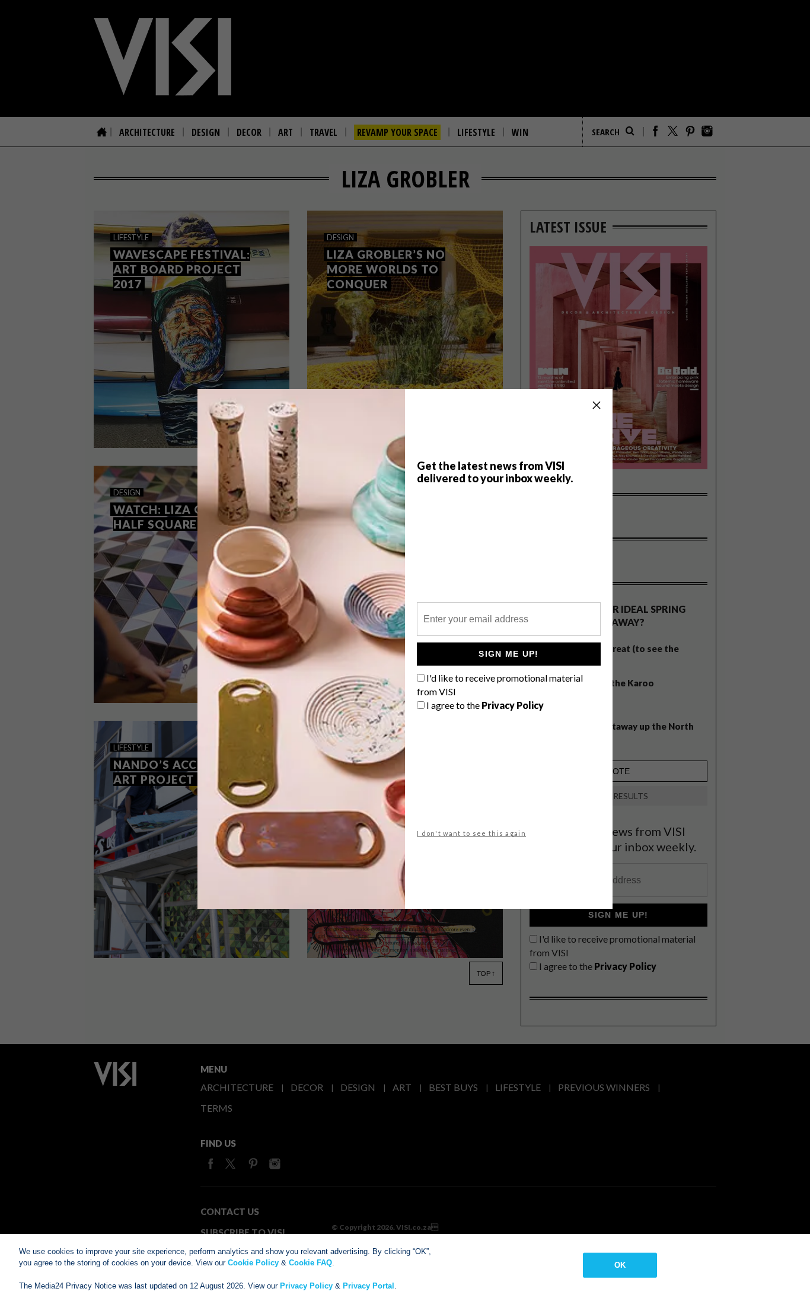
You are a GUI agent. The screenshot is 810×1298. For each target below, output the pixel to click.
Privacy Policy (306, 1285)
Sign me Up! (508, 653)
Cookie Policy (253, 1262)
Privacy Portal (368, 1285)
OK (620, 1265)
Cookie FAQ (310, 1262)
